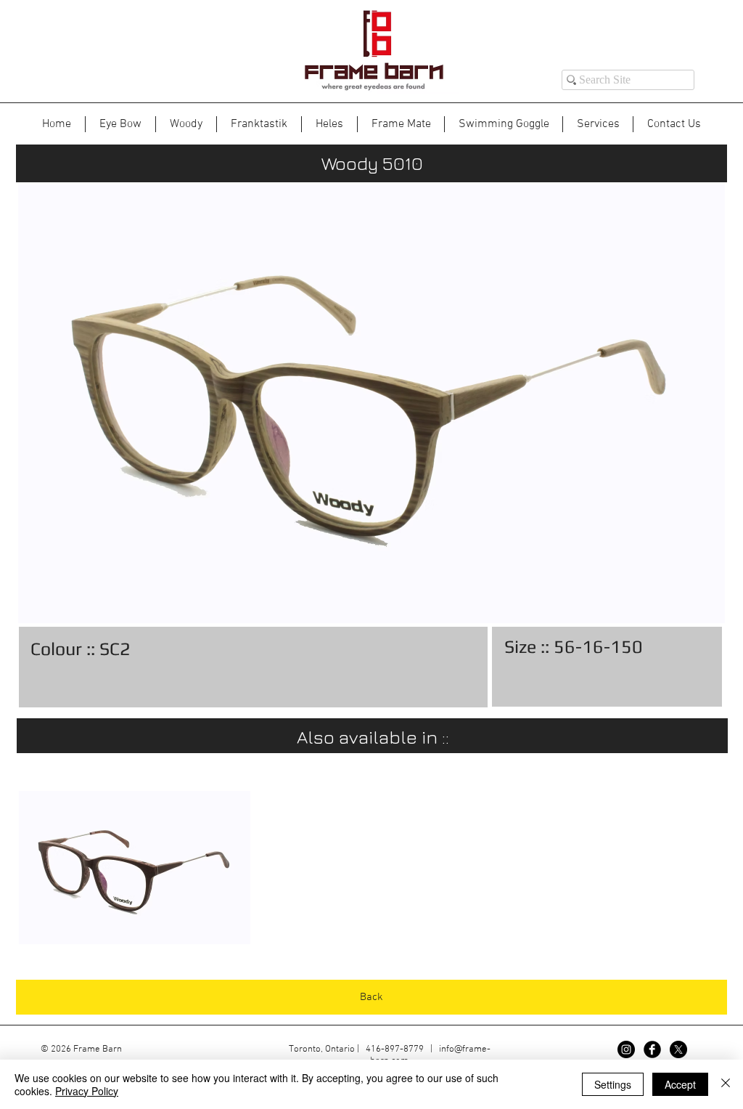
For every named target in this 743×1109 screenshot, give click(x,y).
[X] (678, 1049)
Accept (680, 1084)
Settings (612, 1084)
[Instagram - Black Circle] (626, 1049)
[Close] (725, 1084)
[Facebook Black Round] (652, 1049)
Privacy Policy (86, 1091)
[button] (135, 867)
